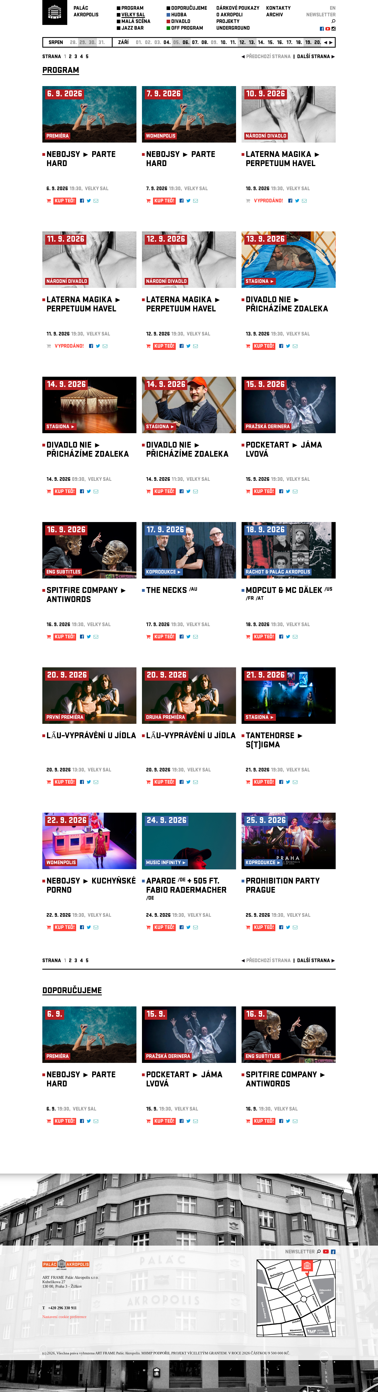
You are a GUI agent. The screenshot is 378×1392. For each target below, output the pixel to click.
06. (186, 43)
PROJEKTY (227, 22)
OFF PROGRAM (187, 28)
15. (271, 43)
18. (299, 43)
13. (252, 43)
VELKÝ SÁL (133, 15)
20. (317, 43)
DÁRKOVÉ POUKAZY (237, 9)
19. (308, 43)
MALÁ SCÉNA (136, 22)
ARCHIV (274, 15)
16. (280, 43)
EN (333, 9)
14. (261, 43)
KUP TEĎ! (65, 201)
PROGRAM (132, 9)
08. (204, 43)
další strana (313, 57)
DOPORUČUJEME (189, 9)
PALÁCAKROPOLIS (86, 12)
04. (167, 43)
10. (224, 43)
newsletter (321, 15)
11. (233, 43)
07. (195, 43)
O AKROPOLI (229, 15)
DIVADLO (180, 22)
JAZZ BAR (132, 28)
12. (242, 43)
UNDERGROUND (233, 28)
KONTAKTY (278, 9)
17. (289, 43)
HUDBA (179, 15)
